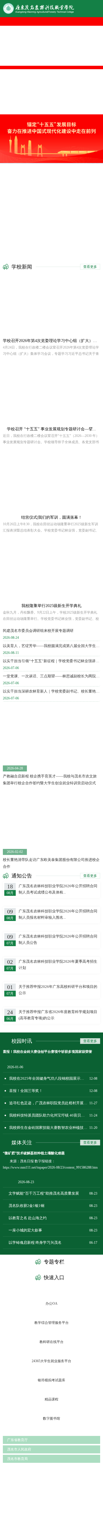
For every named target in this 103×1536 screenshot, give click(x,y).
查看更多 (90, 267)
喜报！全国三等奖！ (26, 1091)
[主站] (51, 8)
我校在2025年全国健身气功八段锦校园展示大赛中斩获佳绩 (54, 1078)
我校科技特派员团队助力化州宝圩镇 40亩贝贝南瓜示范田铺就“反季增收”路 (54, 1115)
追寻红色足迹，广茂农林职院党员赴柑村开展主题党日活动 (54, 1103)
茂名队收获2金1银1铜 (26, 1205)
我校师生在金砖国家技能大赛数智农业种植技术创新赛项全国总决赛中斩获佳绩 (54, 1127)
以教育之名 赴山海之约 (28, 1218)
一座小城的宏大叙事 (25, 1230)
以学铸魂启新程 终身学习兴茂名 (35, 1242)
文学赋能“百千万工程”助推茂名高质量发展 (44, 1193)
